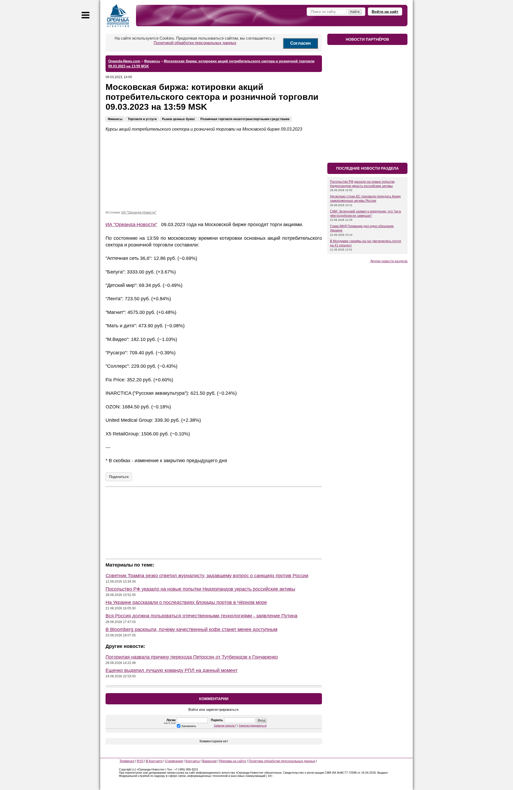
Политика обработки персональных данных (281, 761)
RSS (140, 761)
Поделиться (119, 477)
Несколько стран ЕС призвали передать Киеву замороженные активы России (365, 199)
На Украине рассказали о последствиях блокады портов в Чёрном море (186, 602)
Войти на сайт (385, 11)
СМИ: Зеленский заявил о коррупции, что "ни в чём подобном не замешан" (365, 214)
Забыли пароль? (225, 725)
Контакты (192, 761)
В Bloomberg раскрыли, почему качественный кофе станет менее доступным (191, 629)
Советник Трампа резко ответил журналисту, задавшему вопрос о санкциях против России (207, 575)
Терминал (126, 761)
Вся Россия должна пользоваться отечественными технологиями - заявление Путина (201, 615)
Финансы (115, 119)
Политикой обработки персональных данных (195, 42)
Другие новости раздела (388, 261)
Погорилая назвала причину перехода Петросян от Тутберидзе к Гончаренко (192, 657)
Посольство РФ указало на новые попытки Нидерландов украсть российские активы (200, 589)
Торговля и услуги (142, 119)
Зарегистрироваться (253, 725)
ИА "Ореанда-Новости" (138, 212)
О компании (174, 761)
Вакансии (209, 761)
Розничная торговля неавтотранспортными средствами (244, 119)
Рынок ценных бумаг (178, 119)
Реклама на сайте (232, 761)
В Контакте (154, 761)
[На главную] (118, 15)
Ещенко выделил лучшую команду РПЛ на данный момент (172, 670)
